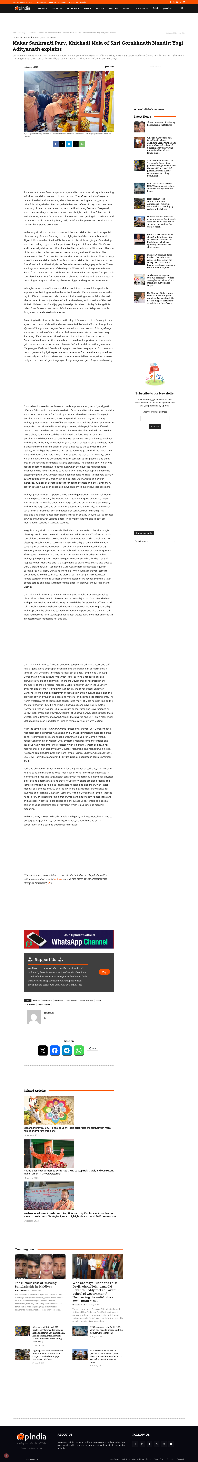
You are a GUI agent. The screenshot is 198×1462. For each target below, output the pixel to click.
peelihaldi (109, 66)
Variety (22, 32)
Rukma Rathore (21, 1290)
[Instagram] (170, 2)
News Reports (21, 1278)
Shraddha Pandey (79, 1305)
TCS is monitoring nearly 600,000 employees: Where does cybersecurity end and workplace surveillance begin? (160, 280)
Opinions (52, 37)
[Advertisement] (69, 851)
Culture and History (35, 32)
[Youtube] (183, 2)
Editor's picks (39, 37)
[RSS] (174, 2)
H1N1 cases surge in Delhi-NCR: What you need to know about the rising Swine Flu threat (106, 1330)
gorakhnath (47, 1000)
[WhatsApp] (180, 2)
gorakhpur (59, 1000)
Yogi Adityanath (44, 1004)
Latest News (142, 116)
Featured (76, 1278)
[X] (177, 2)
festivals (36, 1000)
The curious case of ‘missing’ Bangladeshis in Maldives (36, 1285)
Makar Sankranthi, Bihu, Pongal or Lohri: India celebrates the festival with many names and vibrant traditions (67, 1129)
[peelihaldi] (34, 1017)
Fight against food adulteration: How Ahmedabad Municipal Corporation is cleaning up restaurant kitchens (48, 1355)
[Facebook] (167, 2)
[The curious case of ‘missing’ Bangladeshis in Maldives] (40, 1266)
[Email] (76, 144)
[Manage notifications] (6, 1455)
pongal (98, 1000)
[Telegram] (69, 144)
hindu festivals (71, 1000)
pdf (48, 883)
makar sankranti (86, 1000)
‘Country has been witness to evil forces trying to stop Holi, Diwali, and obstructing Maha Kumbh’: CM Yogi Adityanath (69, 1172)
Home (15, 32)
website (58, 879)
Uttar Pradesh (30, 1004)
